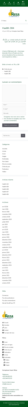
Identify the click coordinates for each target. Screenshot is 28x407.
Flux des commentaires (8, 300)
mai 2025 (4, 227)
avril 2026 (5, 207)
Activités (4, 149)
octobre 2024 (6, 245)
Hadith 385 (7, 74)
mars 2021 (5, 270)
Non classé (5, 161)
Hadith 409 (5, 187)
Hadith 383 (7, 71)
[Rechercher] (23, 135)
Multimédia (5, 159)
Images (4, 156)
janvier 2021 (5, 275)
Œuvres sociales (6, 164)
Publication (5, 169)
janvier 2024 (5, 252)
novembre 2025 (6, 214)
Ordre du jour (8, 69)
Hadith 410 (5, 184)
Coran (4, 154)
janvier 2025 (5, 237)
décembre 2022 (6, 263)
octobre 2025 (6, 217)
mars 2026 (5, 209)
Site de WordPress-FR (8, 303)
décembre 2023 (6, 255)
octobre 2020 (6, 283)
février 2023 (5, 257)
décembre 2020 (6, 278)
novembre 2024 (6, 242)
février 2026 (5, 212)
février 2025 (5, 235)
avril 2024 (5, 250)
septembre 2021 (7, 265)
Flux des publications (8, 298)
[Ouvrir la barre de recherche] (26, 20)
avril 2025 (5, 229)
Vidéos (4, 172)
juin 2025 (5, 224)
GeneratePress (15, 404)
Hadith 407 (5, 192)
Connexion (5, 295)
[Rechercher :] (11, 135)
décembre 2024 (6, 240)
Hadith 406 (5, 194)
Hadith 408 (5, 189)
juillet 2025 (5, 222)
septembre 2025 (7, 219)
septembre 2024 (7, 247)
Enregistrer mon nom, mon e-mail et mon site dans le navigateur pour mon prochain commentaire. (14, 118)
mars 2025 (5, 232)
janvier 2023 (5, 260)
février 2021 (5, 273)
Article (4, 151)
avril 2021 (5, 268)
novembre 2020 (6, 280)
